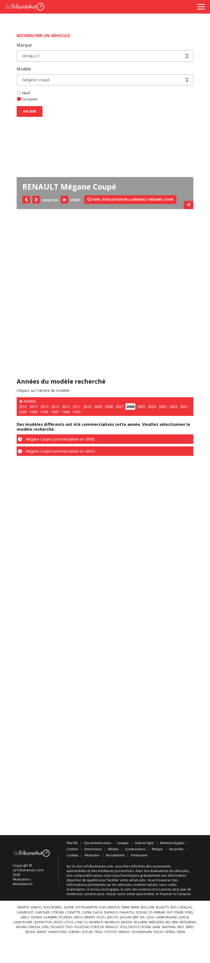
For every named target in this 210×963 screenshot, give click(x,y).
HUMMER (50, 917)
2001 (184, 406)
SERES (190, 927)
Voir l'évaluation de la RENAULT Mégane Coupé (132, 199)
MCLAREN (141, 922)
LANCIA (183, 917)
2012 (66, 406)
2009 (98, 406)
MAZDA (126, 922)
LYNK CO (81, 922)
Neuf (26, 92)
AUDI (103, 907)
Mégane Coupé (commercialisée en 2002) (60, 451)
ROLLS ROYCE (130, 927)
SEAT (180, 927)
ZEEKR (180, 932)
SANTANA (169, 927)
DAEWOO (111, 912)
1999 (33, 411)
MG (167, 922)
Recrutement (115, 855)
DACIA (97, 912)
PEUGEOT (58, 927)
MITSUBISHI (188, 922)
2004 (152, 406)
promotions (124, 871)
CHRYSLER (42, 912)
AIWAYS (36, 907)
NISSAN (21, 927)
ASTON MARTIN (86, 907)
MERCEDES (156, 922)
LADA (150, 917)
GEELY (24, 917)
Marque (24, 45)
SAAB (156, 927)
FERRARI (159, 912)
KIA (142, 917)
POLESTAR (81, 927)
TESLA (98, 932)
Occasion (29, 99)
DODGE (141, 912)
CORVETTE (72, 912)
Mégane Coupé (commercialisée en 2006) (60, 439)
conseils (89, 894)
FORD (189, 912)
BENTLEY (114, 907)
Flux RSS (72, 843)
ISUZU (101, 917)
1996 (66, 411)
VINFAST (124, 932)
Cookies (72, 855)
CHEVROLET (25, 912)
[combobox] (105, 56)
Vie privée (176, 849)
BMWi (135, 907)
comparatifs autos (87, 875)
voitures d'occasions (155, 889)
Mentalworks (23, 884)
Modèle (24, 69)
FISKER (178, 912)
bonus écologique (105, 889)
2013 (55, 406)
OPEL (45, 927)
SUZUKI (87, 932)
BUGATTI (162, 907)
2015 (33, 406)
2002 (173, 406)
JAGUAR (125, 917)
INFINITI (89, 917)
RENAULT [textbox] (31, 56)
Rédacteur (92, 855)
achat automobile (140, 894)
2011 (76, 406)
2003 (163, 406)
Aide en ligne (144, 843)
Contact (72, 849)
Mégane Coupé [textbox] (36, 79)
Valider (29, 111)
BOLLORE (147, 907)
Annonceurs (93, 849)
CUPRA (87, 912)
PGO (69, 927)
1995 (76, 411)
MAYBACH (112, 922)
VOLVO (158, 932)
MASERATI (96, 922)
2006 (130, 406)
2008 (109, 406)
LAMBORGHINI (166, 917)
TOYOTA (110, 932)
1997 (55, 411)
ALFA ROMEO (52, 907)
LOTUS (68, 922)
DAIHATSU (126, 912)
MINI (175, 922)
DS (150, 912)
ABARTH (23, 907)
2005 (141, 406)
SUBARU (74, 932)
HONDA (36, 917)
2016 (23, 406)
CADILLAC (185, 907)
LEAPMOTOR (43, 922)
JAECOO (113, 917)
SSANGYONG (57, 932)
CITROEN (57, 912)
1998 (44, 411)
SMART (42, 932)
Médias (113, 849)
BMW (126, 907)
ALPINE (69, 907)
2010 (87, 406)
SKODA (30, 932)
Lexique (123, 843)
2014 (44, 406)
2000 (23, 411)
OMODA (34, 927)
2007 (120, 406)
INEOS (78, 917)
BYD (174, 907)
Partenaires (139, 855)
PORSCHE (97, 927)
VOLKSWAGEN (142, 932)
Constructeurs (135, 849)
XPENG (170, 932)
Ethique (157, 849)
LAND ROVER (23, 922)
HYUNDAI (65, 917)
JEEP (136, 917)
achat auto (137, 880)
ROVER (146, 927)
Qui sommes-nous (97, 843)
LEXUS (57, 922)
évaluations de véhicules (170, 871)
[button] (26, 199)
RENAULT (112, 927)
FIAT (170, 912)
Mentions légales (172, 843)
